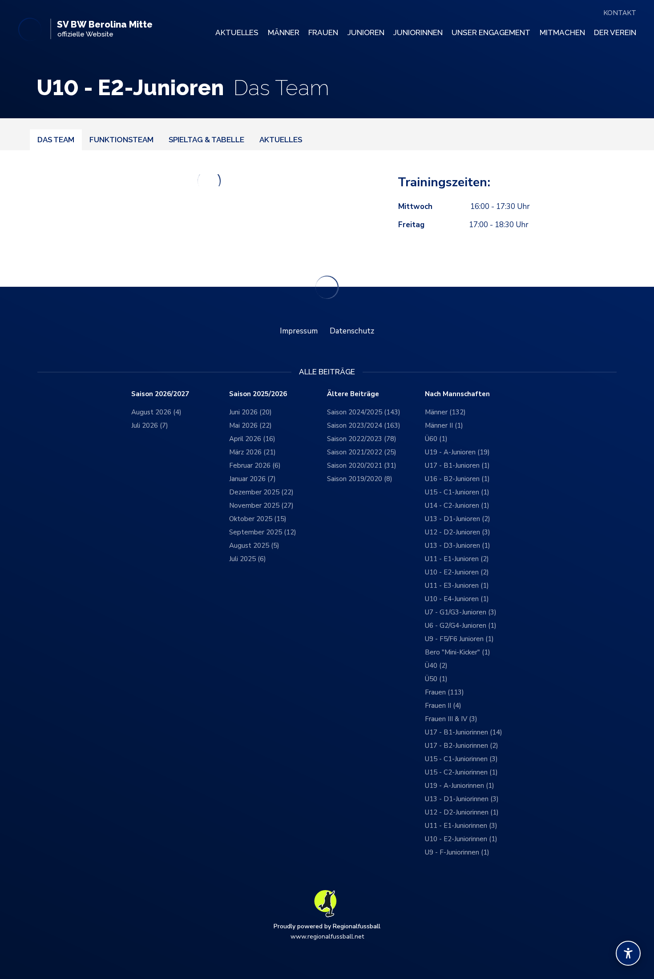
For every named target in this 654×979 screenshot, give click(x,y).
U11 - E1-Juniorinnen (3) (461, 825)
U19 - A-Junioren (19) (457, 452)
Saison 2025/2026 (258, 394)
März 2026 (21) (252, 452)
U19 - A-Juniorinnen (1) (459, 785)
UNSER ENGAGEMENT (491, 32)
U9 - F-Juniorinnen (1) (457, 852)
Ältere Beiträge (353, 394)
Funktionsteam (121, 139)
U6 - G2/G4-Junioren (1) (461, 625)
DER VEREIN (615, 32)
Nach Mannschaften (457, 394)
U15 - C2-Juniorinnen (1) (461, 772)
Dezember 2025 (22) (261, 492)
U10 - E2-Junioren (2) (457, 572)
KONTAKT (619, 13)
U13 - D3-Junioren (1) (457, 545)
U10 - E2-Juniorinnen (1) (461, 839)
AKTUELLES (236, 32)
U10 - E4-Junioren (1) (457, 598)
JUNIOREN (365, 32)
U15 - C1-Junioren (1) (457, 492)
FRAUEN (323, 32)
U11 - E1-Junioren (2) (457, 558)
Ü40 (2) (436, 665)
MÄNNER (283, 32)
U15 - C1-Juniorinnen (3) (461, 758)
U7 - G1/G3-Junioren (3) (461, 612)
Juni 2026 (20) (250, 412)
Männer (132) (445, 412)
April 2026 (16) (252, 438)
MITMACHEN (562, 32)
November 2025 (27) (261, 505)
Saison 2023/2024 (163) (363, 425)
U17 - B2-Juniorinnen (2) (461, 745)
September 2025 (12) (262, 532)
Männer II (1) (444, 425)
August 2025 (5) (254, 545)
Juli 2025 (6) (247, 558)
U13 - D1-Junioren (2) (457, 518)
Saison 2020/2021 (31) (361, 465)
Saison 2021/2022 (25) (361, 452)
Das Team (55, 139)
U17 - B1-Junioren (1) (457, 465)
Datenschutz (352, 331)
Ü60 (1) (436, 438)
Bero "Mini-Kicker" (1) (457, 652)
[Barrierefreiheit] (628, 953)
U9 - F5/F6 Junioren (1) (459, 638)
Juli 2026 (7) (149, 425)
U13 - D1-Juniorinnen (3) (462, 798)
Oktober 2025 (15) (258, 518)
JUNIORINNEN (418, 32)
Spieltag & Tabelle (206, 139)
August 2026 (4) (156, 412)
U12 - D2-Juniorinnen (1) (462, 812)
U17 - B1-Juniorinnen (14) (463, 732)
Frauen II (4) (443, 705)
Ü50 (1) (436, 678)
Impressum (299, 331)
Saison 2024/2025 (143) (363, 412)
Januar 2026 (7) (252, 478)
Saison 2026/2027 (160, 394)
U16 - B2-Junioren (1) (457, 478)
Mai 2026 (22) (250, 425)
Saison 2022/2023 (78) (361, 438)
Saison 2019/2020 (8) (359, 478)
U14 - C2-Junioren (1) (457, 505)
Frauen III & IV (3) (451, 718)
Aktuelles (280, 139)
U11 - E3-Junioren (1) (457, 585)
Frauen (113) (444, 692)
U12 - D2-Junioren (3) (457, 532)
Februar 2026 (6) (255, 465)
